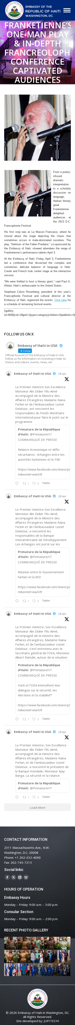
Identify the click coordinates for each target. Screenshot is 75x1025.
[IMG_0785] (11, 969)
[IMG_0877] (24, 956)
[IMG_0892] (51, 943)
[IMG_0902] (11, 943)
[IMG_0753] (64, 969)
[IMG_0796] (64, 956)
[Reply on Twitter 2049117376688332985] (18, 797)
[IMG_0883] (11, 956)
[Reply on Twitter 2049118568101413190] (18, 483)
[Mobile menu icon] (67, 10)
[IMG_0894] (37, 943)
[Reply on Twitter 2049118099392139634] (18, 719)
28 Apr (62, 374)
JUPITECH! (51, 1021)
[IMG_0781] (24, 969)
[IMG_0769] (51, 969)
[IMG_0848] (51, 956)
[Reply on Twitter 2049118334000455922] (18, 601)
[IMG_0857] (37, 956)
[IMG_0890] (64, 943)
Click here (61, 300)
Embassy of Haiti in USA (32, 373)
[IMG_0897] (24, 943)
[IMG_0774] (37, 969)
